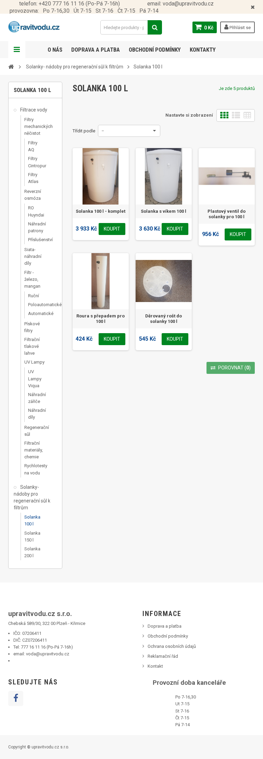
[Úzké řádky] (247, 115)
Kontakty (203, 49)
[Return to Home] (11, 66)
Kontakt (155, 666)
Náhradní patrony (34, 227)
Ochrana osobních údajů (172, 646)
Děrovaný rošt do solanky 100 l (163, 318)
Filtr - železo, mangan (32, 279)
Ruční (33, 295)
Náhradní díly (34, 414)
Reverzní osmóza (32, 195)
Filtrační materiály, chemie (33, 450)
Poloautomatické (34, 304)
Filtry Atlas (33, 178)
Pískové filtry (32, 327)
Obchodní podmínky (155, 49)
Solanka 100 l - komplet (100, 211)
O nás (55, 49)
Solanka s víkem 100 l (163, 211)
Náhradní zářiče (34, 398)
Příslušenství (34, 239)
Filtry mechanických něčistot (35, 126)
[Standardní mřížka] (224, 115)
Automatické (34, 313)
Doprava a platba (95, 49)
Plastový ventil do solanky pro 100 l (227, 214)
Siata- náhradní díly (32, 256)
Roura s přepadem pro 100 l (100, 318)
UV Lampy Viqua (34, 378)
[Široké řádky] (236, 115)
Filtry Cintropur (34, 162)
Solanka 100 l (32, 520)
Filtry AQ (32, 146)
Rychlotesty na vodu (35, 469)
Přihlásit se (239, 27)
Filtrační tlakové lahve (32, 346)
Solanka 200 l (32, 552)
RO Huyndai (34, 211)
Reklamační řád (163, 656)
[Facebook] (15, 698)
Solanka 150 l (32, 536)
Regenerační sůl (35, 431)
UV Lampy (34, 362)
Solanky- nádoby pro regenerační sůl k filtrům (32, 497)
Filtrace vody (33, 110)
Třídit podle (84, 130)
